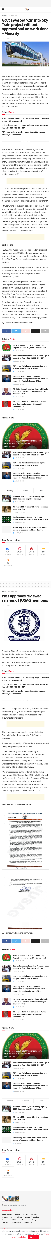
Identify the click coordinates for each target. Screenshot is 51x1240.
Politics (19, 1217)
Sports (25, 1215)
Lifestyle (34, 1220)
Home (4, 16)
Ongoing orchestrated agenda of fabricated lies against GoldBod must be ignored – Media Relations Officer (30, 378)
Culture (25, 1220)
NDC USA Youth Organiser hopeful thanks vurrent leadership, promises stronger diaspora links (30, 391)
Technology (28, 1223)
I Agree (33, 1237)
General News (12, 16)
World (17, 1215)
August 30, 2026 (19, 351)
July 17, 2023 (6, 38)
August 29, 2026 (19, 371)
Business (34, 1215)
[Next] (27, 141)
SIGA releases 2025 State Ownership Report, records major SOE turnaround (29, 346)
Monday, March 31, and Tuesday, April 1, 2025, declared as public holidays (30, 497)
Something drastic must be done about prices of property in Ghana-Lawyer (30, 528)
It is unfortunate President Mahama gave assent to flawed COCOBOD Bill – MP (31, 357)
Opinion (36, 1217)
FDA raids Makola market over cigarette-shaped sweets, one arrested (30, 367)
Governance (16, 1223)
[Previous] (23, 141)
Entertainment (7, 1217)
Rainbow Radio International (16, 1205)
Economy (5, 1220)
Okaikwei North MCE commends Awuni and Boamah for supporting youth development (29, 404)
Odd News (15, 1220)
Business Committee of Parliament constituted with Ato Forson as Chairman (30, 518)
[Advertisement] (25, 3)
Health (27, 1217)
